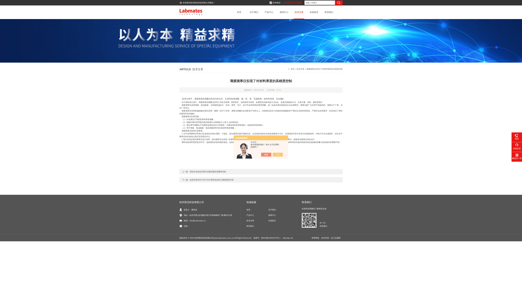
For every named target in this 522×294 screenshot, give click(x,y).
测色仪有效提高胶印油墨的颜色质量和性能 (208, 172)
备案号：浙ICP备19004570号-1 (267, 238)
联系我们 (329, 12)
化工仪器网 (335, 238)
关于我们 (254, 12)
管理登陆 (315, 238)
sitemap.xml (288, 238)
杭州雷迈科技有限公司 (199, 3)
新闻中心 (284, 12)
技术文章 (299, 12)
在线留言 (314, 12)
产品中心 (269, 12)
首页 (239, 12)
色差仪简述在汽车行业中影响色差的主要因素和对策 (212, 180)
